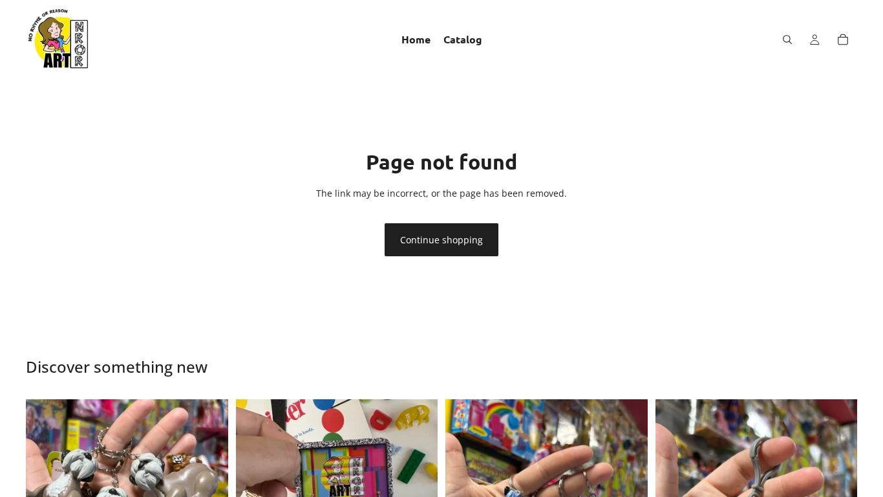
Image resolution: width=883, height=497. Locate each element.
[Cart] (843, 39)
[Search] (787, 39)
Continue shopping (441, 240)
